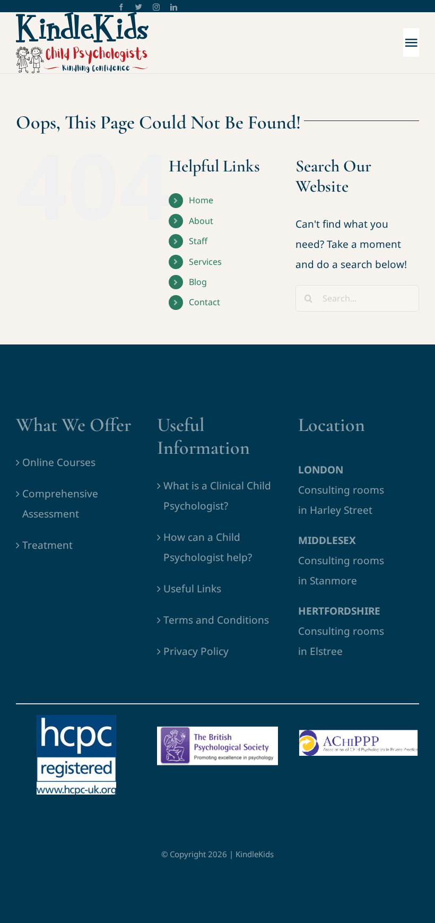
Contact (204, 302)
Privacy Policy (196, 651)
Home (201, 200)
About (201, 221)
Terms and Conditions (216, 620)
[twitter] (138, 7)
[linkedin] (173, 7)
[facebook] (121, 7)
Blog (198, 282)
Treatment (47, 545)
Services (205, 262)
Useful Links (192, 589)
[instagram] (156, 7)
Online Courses (58, 462)
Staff (198, 241)
